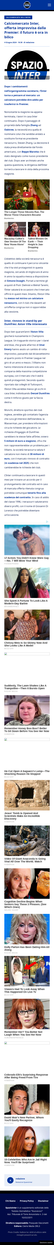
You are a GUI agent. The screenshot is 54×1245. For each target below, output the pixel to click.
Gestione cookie (46, 1243)
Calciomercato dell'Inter (18, 17)
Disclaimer (43, 1201)
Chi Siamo (10, 1201)
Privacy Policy (27, 1201)
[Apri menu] (49, 5)
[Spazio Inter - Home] (27, 4)
